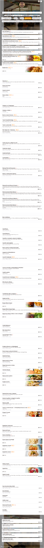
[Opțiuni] (41, 1)
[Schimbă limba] (38, 1)
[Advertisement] (22, 25)
